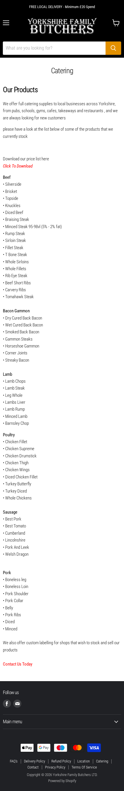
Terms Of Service (84, 767)
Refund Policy (61, 761)
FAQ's (14, 761)
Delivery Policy (34, 761)
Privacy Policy (55, 767)
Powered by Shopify (62, 781)
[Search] (113, 48)
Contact (33, 767)
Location (83, 761)
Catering (102, 761)
